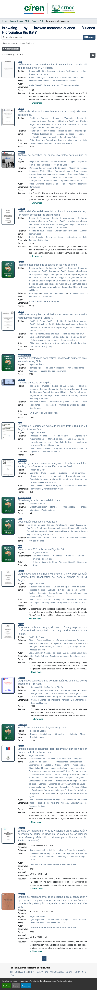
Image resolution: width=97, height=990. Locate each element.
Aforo (83, 734)
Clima (83, 590)
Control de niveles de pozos (72, 405)
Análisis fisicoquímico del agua (45, 334)
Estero (53, 473)
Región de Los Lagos (38, 74)
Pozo (44, 473)
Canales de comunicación (60, 758)
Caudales (72, 293)
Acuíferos (33, 371)
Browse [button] (90, 37)
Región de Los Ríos (78, 71)
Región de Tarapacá (39, 218)
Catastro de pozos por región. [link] (34, 382)
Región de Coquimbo (40, 118)
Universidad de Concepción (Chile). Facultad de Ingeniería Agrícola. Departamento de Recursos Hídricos (59, 700)
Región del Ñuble (44, 165)
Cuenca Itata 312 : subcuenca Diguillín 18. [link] (41, 549)
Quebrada (63, 473)
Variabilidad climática (53, 777)
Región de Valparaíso (64, 118)
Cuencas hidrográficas (40, 337)
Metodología (81, 131)
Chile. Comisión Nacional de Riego (48, 184)
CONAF (69, 972)
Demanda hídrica (63, 171)
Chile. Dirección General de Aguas (44, 85)
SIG (82, 180)
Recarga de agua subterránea (53, 371)
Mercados (45, 643)
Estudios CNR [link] (37, 21)
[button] (92, 55)
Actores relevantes (37, 758)
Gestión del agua (68, 690)
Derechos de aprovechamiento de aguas (48, 168)
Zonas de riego (78, 856)
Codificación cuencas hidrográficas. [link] (37, 521)
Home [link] (4, 21)
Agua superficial (78, 768)
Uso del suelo (79, 587)
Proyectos (64, 787)
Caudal (82, 774)
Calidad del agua (37, 77)
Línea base (36, 790)
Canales (70, 556)
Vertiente (34, 473)
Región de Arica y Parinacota (43, 268)
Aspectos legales (58, 174)
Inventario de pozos (60, 402)
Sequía (69, 777)
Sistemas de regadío (64, 853)
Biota (82, 134)
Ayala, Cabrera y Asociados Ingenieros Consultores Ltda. (59, 602)
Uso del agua (35, 408)
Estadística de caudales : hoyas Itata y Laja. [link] (42, 727)
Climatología (70, 507)
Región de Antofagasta (64, 218)
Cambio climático (38, 177)
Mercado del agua (37, 787)
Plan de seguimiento (52, 790)
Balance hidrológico (55, 368)
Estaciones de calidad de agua (45, 340)
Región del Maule (78, 121)
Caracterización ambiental (41, 781)
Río (40, 537)
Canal (62, 537)
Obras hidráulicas (79, 919)
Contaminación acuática (66, 231)
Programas (52, 787)
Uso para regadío (76, 439)
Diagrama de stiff (79, 337)
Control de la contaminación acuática (67, 77)
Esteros (81, 556)
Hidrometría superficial (39, 80)
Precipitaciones (48, 510)
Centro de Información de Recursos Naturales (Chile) (53, 864)
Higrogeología (35, 368)
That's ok (6, 986)
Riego (50, 231)
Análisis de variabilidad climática (46, 774)
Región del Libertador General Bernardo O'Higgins (52, 161)
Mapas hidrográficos (62, 479)
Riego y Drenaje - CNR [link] (19, 21)
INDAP (32, 972)
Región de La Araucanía (57, 71)
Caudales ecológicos (68, 137)
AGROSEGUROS (57, 972)
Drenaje (50, 596)
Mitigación (81, 777)
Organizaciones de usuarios (44, 690)
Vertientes (58, 556)
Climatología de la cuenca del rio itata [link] (39, 500)
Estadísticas (35, 296)
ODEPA (40, 972)
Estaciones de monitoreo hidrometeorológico (49, 771)
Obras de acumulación (64, 177)
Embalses (31, 537)
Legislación (35, 137)
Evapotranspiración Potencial (44, 507)
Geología (42, 593)
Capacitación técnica (69, 180)
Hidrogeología (50, 405)
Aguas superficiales (77, 174)
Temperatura (35, 777)
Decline (16, 986)
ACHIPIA (24, 972)
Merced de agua (56, 439)
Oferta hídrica (46, 171)
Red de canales (56, 850)
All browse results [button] (12, 49)
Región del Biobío (37, 71)
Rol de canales (61, 436)
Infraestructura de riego (41, 442)
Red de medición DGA (74, 334)
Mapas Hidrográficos (49, 445)
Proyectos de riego (65, 640)
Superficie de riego (64, 442)
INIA (11, 972)
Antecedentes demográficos (70, 762)
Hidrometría (48, 296)
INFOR (84, 972)
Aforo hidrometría (47, 856)
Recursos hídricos (38, 402)
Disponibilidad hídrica (39, 768)
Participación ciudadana (76, 790)
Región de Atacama (51, 271)
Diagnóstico (80, 758)
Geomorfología (56, 593)
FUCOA (77, 972)
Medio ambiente (50, 137)
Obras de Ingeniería (76, 850)
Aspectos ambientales (64, 643)
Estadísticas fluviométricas (53, 293)
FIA (12, 975)
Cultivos (52, 590)
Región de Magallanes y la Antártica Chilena (60, 287)
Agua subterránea (76, 368)
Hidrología (34, 293)
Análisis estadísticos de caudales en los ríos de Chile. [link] (47, 264)
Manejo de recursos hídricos (42, 131)
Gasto (83, 293)
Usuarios (50, 640)
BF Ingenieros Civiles (69, 85)
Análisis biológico (66, 134)
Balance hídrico (51, 180)
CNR (17, 972)
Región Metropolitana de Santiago (46, 127)
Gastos (33, 734)
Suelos (32, 593)
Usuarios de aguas (40, 762)
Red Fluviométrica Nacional (64, 80)
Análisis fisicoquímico (43, 134)
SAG (46, 972)
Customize (26, 986)
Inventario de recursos (77, 537)
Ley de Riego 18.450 (68, 590)
